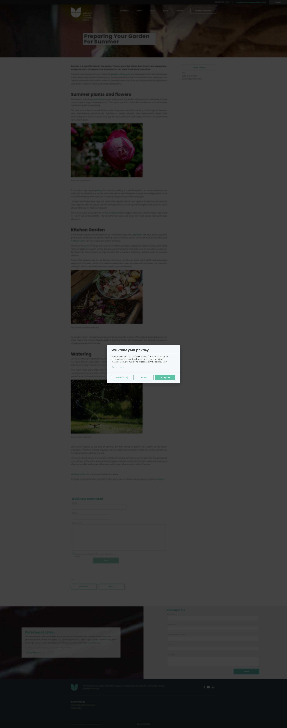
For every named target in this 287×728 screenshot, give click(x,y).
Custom (143, 377)
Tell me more (118, 367)
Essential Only (121, 377)
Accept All (165, 377)
